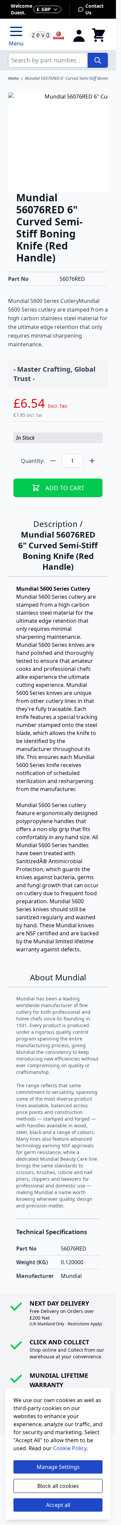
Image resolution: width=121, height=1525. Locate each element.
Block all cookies (58, 1486)
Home (13, 78)
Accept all (58, 1505)
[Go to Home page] (47, 35)
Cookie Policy (69, 1448)
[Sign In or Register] (79, 35)
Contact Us (94, 9)
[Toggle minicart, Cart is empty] (98, 35)
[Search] (98, 60)
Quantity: (32, 460)
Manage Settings (58, 1467)
